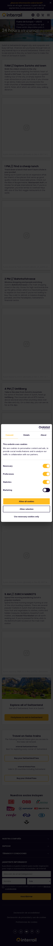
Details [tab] (26, 435)
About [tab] (43, 435)
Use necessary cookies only (26, 516)
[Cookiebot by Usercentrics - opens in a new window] (39, 428)
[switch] (46, 474)
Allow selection (26, 509)
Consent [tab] (9, 435)
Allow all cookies (26, 501)
